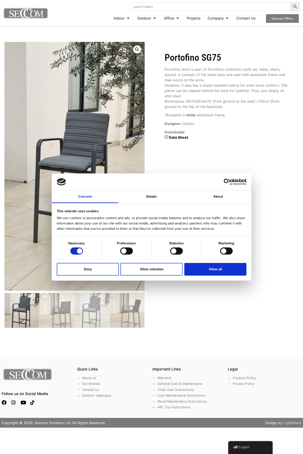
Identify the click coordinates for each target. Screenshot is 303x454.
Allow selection (151, 269)
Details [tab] (151, 196)
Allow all (215, 269)
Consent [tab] (85, 196)
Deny (88, 269)
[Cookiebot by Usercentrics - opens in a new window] (227, 182)
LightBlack (293, 423)
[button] (137, 49)
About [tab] (218, 196)
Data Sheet (178, 137)
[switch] (126, 250)
